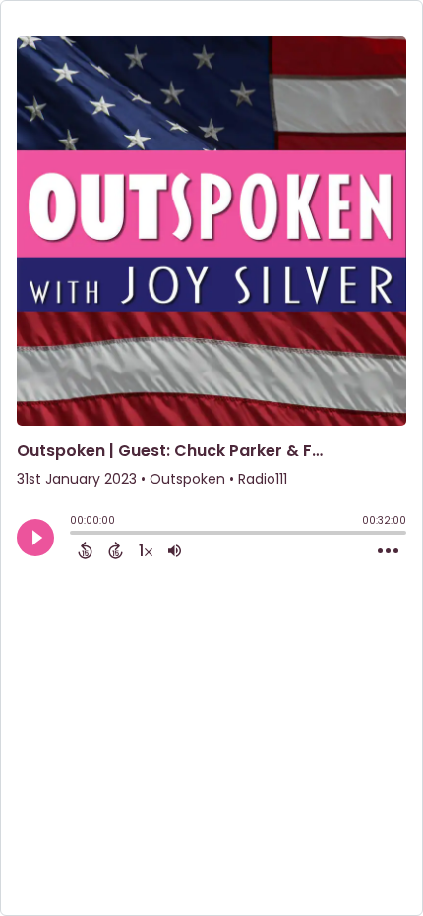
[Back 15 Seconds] (85, 550)
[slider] (75, 534)
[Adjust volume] (174, 550)
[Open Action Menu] (388, 551)
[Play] (35, 537)
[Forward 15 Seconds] (115, 550)
